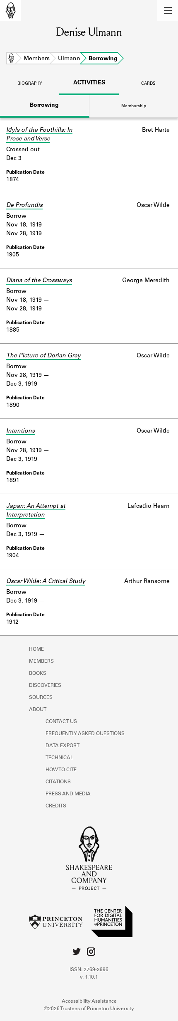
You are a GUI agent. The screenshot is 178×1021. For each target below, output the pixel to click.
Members (37, 59)
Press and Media (68, 794)
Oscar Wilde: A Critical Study (45, 582)
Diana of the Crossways (39, 281)
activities (89, 83)
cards (148, 84)
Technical (59, 757)
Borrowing (44, 105)
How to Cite (61, 770)
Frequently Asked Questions (85, 733)
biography (29, 84)
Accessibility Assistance (89, 1001)
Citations (58, 782)
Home (11, 59)
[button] (167, 10)
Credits (56, 806)
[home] (10, 10)
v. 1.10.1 (89, 977)
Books (37, 673)
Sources (41, 697)
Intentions (20, 431)
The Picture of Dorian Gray (43, 356)
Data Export (62, 745)
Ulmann (69, 59)
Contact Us (61, 721)
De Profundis (24, 206)
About (37, 709)
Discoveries (45, 685)
